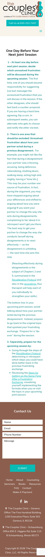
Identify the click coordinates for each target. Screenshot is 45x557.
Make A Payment (22, 492)
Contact (26, 487)
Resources (35, 483)
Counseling (33, 479)
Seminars (9, 483)
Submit (22, 468)
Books (22, 483)
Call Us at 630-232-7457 (22, 23)
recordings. (30, 283)
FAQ (16, 487)
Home (9, 479)
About (19, 479)
